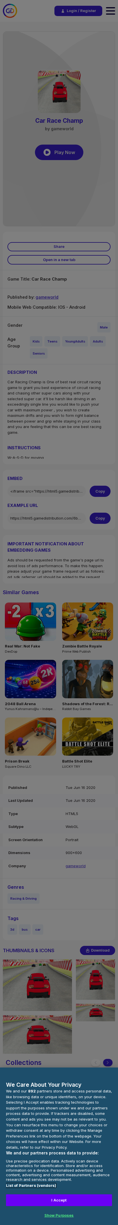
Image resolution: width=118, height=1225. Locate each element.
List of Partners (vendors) (31, 1185)
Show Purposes (59, 1215)
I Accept (58, 1200)
